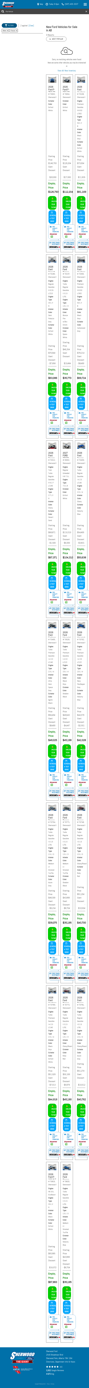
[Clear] (31, 25)
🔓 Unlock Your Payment (54, 203)
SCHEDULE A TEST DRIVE (53, 218)
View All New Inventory (67, 70)
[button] (54, 231)
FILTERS (11, 25)
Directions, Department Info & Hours (60, 1361)
